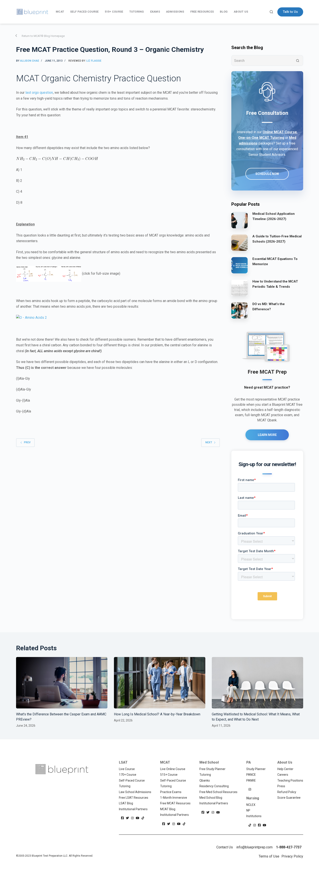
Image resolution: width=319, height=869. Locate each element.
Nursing (252, 798)
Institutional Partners (133, 809)
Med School (209, 762)
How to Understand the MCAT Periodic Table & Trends (275, 284)
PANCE (251, 774)
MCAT (165, 762)
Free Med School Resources (218, 792)
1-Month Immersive (173, 797)
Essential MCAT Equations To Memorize (275, 261)
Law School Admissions (135, 792)
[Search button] (297, 60)
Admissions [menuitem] (175, 11)
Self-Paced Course (132, 780)
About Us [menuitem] (241, 11)
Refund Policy (286, 792)
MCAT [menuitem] (60, 11)
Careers (282, 774)
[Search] (271, 11)
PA (248, 762)
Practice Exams (170, 792)
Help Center (285, 769)
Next (208, 442)
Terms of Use (269, 856)
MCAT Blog (167, 809)
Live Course (127, 769)
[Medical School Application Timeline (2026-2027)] (239, 220)
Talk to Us (290, 12)
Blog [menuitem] (224, 11)
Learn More (267, 435)
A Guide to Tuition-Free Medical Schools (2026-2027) (277, 239)
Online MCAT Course (280, 132)
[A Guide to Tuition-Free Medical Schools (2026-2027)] (239, 243)
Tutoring (124, 786)
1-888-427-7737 (288, 847)
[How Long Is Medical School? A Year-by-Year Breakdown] (159, 682)
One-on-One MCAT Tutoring (261, 138)
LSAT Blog (126, 803)
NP (248, 810)
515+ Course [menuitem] (114, 11)
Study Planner (256, 769)
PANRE (251, 780)
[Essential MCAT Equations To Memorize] (239, 265)
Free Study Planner (212, 769)
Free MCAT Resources (175, 803)
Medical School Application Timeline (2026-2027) (273, 216)
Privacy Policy (292, 856)
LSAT (123, 762)
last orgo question (39, 92)
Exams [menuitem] (155, 11)
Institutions (253, 816)
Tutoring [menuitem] (136, 11)
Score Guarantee (289, 797)
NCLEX (250, 805)
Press (281, 786)
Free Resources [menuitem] (202, 11)
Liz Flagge (93, 60)
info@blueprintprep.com (254, 847)
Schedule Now (267, 174)
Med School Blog (210, 797)
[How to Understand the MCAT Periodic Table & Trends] (239, 288)
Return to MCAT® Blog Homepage (43, 36)
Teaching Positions (290, 780)
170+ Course (127, 774)
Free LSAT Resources (133, 797)
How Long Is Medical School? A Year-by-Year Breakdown (157, 714)
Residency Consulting (214, 786)
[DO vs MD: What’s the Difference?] (239, 310)
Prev (27, 442)
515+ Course (169, 774)
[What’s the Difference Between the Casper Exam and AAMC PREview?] (61, 682)
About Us (284, 762)
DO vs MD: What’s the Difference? (268, 306)
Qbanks (204, 780)
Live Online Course (172, 769)
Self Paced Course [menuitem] (84, 11)
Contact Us (224, 847)
